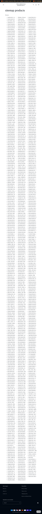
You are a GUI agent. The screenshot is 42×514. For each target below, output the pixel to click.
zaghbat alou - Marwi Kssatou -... (13, 146)
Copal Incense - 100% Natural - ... (24, 440)
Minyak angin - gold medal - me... (34, 72)
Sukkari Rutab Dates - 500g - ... (34, 247)
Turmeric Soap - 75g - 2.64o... (13, 472)
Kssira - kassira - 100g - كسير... (13, 175)
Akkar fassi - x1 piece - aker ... (34, 452)
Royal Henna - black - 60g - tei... (24, 326)
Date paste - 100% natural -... (34, 469)
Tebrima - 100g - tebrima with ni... (35, 362)
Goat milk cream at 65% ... (33, 173)
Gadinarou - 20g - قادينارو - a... (13, 190)
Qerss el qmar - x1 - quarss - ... (34, 392)
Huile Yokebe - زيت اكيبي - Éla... (24, 335)
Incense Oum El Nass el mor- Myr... (14, 79)
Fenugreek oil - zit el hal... (12, 433)
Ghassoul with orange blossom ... (24, 232)
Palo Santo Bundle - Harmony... (24, 431)
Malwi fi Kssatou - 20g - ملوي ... (13, 144)
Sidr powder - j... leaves (12, 275)
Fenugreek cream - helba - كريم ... (34, 189)
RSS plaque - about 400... (33, 259)
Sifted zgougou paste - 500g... (23, 407)
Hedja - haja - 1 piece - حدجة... (13, 256)
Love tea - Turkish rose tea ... (23, 245)
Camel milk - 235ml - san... (33, 135)
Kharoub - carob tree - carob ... (13, 252)
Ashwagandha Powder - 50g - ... (34, 374)
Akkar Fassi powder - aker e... (34, 417)
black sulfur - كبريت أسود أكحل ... (13, 115)
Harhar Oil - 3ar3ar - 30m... (23, 359)
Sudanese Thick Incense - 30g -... (13, 349)
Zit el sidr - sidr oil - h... (12, 431)
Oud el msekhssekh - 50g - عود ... (13, 245)
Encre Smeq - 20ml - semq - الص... (24, 417)
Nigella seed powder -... (12, 455)
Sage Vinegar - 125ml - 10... (33, 242)
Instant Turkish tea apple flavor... (24, 46)
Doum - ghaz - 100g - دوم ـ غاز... (24, 419)
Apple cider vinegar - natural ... (34, 245)
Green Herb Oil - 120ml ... (12, 416)
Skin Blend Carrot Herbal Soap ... (34, 290)
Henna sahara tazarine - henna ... (24, 221)
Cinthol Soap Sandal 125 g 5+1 (34, 283)
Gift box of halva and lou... (23, 51)
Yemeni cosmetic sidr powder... (34, 84)
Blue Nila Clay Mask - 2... (23, 156)
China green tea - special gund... (24, 424)
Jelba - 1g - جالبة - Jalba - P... (23, 410)
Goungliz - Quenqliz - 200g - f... (13, 410)
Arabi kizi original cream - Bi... (24, 27)
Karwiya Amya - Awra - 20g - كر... (14, 142)
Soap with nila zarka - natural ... (13, 173)
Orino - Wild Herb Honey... (23, 318)
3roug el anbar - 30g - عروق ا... (24, 257)
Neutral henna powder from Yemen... (25, 86)
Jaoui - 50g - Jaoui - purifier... (23, 288)
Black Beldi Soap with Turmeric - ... (14, 371)
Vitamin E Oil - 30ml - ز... (23, 385)
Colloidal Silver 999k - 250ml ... (24, 32)
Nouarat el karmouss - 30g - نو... (13, 311)
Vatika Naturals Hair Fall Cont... (34, 323)
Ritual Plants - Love (22, 453)
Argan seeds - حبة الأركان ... (33, 414)
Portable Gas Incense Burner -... (24, 196)
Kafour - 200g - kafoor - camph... (24, 240)
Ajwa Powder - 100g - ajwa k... (34, 431)
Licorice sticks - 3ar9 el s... (23, 182)
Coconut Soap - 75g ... (11, 459)
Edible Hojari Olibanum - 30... (24, 96)
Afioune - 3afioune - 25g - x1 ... (24, 314)
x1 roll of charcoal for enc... (12, 266)
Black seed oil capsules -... (12, 204)
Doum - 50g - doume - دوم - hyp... (14, 390)
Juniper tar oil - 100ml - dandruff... (24, 300)
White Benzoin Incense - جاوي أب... (14, 135)
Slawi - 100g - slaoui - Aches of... (13, 306)
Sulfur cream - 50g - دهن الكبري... (24, 127)
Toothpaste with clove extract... (13, 206)
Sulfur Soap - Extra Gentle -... (34, 433)
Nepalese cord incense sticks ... (24, 448)
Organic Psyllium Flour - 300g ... (34, 146)
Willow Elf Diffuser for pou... (23, 472)
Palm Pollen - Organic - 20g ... (34, 359)
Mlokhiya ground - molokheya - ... (24, 412)
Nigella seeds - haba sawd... (12, 453)
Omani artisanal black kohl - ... (34, 134)
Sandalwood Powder (22, 459)
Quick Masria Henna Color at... (13, 337)
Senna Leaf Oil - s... (11, 443)
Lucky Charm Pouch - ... (22, 354)
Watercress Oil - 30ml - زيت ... (23, 123)
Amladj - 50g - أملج (32, 115)
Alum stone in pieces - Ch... (12, 153)
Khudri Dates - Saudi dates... (33, 266)
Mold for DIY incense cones (33, 29)
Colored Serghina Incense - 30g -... (14, 92)
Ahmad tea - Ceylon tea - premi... (34, 31)
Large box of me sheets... (33, 257)
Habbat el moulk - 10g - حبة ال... (13, 180)
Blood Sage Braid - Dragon (23, 426)
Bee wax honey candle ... (12, 113)
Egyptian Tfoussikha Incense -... (13, 31)
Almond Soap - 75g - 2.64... (12, 474)
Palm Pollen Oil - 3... (32, 168)
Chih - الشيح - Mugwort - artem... (13, 86)
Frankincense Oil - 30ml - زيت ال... (35, 170)
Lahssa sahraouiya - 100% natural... (35, 407)
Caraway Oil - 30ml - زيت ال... (24, 393)
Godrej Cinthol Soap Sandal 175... (35, 311)
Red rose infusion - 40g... (23, 101)
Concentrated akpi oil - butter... (34, 252)
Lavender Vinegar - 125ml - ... (34, 233)
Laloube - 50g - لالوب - (11, 388)
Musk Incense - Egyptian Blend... (34, 397)
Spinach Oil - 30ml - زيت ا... (23, 402)
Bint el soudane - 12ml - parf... (13, 392)
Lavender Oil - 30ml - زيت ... (33, 428)
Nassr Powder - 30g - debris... (23, 371)
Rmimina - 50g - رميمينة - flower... (14, 156)
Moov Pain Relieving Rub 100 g (34, 343)
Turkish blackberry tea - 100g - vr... (24, 251)
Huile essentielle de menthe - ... (34, 228)
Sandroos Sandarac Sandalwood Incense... (15, 125)
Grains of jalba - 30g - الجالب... (13, 166)
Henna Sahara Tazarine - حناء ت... (24, 220)
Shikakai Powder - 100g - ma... (34, 184)
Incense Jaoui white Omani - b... (34, 254)
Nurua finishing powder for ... (34, 27)
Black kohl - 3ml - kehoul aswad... (35, 421)
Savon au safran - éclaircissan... (13, 201)
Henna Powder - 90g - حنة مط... (34, 424)
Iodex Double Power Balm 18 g (34, 338)
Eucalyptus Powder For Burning (24, 464)
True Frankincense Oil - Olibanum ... (25, 201)
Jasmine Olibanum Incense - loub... (35, 118)
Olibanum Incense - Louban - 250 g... (25, 409)
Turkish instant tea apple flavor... (24, 39)
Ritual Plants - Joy (21, 455)
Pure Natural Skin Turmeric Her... (34, 309)
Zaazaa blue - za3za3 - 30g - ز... (34, 471)
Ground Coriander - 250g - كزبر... (34, 58)
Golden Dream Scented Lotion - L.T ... (14, 302)
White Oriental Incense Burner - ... (24, 194)
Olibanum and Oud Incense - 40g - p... (25, 82)
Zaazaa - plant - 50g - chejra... (23, 421)
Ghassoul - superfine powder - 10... (24, 132)
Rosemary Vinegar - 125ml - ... (34, 240)
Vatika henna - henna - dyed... (23, 345)
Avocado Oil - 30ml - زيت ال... (24, 400)
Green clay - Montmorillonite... (24, 106)
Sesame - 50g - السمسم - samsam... (24, 175)
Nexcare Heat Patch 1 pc (33, 337)
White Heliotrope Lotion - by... (13, 300)
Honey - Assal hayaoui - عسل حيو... (14, 412)
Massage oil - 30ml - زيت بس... (13, 405)
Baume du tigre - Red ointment (13, 397)
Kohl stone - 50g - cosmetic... (23, 369)
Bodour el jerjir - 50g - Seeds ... (34, 447)
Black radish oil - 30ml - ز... (23, 398)
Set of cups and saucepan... (23, 137)
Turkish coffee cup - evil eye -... (24, 184)
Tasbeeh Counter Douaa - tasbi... (13, 338)
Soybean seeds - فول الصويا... (23, 178)
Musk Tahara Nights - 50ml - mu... (14, 361)
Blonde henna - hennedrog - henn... (24, 321)
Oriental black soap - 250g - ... (13, 129)
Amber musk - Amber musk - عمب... (14, 285)
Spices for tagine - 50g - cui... (34, 381)
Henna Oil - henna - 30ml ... (12, 400)
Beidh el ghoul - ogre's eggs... (13, 242)
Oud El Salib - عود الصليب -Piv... (13, 94)
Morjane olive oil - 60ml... (12, 276)
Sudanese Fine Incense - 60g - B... (14, 347)
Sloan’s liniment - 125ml (33, 151)
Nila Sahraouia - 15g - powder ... (24, 120)
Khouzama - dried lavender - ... (13, 84)
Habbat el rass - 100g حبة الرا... (34, 273)
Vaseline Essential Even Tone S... (34, 316)
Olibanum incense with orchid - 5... (35, 120)
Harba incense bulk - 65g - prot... (13, 287)
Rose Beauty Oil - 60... (22, 118)
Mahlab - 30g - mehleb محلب (23, 266)
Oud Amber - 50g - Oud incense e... (25, 302)
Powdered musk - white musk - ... (24, 311)
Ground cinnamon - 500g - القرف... (35, 55)
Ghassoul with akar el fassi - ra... (13, 223)
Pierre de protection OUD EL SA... (14, 137)
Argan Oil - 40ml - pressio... (23, 165)
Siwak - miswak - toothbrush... (13, 304)
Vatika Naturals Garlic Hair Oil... (34, 319)
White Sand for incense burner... (24, 467)
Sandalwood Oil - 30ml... (23, 199)
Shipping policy (25, 493)
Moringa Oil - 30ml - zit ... (12, 447)
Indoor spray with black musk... (34, 476)
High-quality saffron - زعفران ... (13, 419)
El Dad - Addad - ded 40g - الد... (13, 43)
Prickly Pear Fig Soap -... (33, 204)
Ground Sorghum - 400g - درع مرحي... (14, 161)
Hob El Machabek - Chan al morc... (14, 247)
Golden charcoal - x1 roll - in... (24, 355)
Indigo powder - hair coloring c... (34, 161)
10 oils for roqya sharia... (33, 474)
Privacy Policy (24, 488)
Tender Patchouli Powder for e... (34, 22)
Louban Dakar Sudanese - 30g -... (13, 357)
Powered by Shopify (27, 512)
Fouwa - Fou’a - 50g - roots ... (34, 416)
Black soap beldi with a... (12, 381)
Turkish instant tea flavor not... (24, 44)
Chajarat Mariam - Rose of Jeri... (13, 29)
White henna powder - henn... (34, 82)
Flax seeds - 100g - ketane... (23, 147)
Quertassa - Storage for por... (12, 343)
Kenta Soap (30, 457)
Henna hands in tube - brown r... (13, 232)
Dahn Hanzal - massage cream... (13, 469)
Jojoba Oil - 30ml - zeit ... (33, 412)
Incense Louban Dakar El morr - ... (24, 259)
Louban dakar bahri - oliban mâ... (13, 342)
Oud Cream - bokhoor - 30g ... (13, 213)
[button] (3, 4)
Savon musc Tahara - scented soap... (25, 189)
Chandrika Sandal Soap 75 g (33, 295)
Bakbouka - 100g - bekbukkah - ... (14, 240)
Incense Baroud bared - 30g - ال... (13, 163)
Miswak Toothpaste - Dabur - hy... (24, 330)
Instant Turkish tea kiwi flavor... (24, 36)
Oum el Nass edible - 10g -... (23, 416)
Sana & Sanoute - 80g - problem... (24, 125)
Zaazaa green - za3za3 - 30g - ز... (13, 41)
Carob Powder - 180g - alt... (23, 31)
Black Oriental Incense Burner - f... (24, 190)
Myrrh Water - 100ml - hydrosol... (24, 24)
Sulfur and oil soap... (32, 202)
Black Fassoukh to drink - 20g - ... (14, 91)
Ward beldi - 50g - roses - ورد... (13, 264)
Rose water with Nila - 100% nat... (35, 177)
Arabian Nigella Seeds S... (12, 110)
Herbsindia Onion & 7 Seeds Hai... (35, 347)
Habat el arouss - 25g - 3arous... (34, 108)
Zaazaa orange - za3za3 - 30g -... (13, 37)
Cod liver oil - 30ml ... (22, 381)
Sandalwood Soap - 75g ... (12, 460)
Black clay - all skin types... (23, 129)
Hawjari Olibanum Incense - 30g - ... (25, 276)
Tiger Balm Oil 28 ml (32, 335)
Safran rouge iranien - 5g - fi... (24, 337)
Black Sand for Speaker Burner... (24, 469)
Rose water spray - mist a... (12, 386)
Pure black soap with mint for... (24, 235)
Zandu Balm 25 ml (31, 326)
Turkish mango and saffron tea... (24, 249)
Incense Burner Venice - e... (23, 471)
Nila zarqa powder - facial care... (13, 99)
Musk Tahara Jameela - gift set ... (24, 378)
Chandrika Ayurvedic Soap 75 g (34, 297)
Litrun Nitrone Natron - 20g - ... (13, 141)
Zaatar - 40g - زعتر (32, 419)
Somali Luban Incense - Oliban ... (13, 367)
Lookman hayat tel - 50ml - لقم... (34, 106)
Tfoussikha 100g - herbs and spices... (25, 316)
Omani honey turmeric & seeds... (34, 89)
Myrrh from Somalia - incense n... (24, 443)
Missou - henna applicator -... (13, 398)
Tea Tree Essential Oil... (33, 220)
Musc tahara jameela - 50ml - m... (13, 362)
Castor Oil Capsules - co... (12, 426)
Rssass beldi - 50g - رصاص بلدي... (24, 264)
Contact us (5, 493)
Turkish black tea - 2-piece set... (24, 34)
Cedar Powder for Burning (23, 462)
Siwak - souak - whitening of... (13, 98)
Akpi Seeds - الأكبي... (32, 409)
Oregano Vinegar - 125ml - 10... (34, 235)
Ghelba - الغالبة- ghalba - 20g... (13, 457)
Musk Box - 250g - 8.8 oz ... (23, 364)
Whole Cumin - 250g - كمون (33, 53)
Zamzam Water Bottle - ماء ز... (13, 67)
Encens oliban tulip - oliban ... (34, 122)
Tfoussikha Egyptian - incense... (34, 386)
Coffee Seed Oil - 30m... (33, 44)
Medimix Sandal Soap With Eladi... (35, 307)
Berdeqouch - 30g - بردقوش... (34, 371)
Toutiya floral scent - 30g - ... (34, 448)
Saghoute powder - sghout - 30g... (34, 111)
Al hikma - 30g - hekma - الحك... (13, 239)
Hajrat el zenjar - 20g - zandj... (13, 185)
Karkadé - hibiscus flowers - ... (24, 180)
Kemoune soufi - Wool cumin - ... (34, 278)
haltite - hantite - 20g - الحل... (13, 68)
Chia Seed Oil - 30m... (22, 295)
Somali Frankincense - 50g (23, 436)
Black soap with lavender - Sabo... (34, 175)
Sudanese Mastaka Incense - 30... (13, 376)
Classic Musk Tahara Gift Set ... (13, 364)
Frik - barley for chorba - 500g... (34, 467)
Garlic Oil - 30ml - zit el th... (23, 397)
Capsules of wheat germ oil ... (34, 139)
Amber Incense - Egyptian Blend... (35, 398)
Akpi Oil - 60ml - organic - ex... (34, 163)
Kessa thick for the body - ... (23, 154)
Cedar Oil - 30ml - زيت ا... (23, 202)
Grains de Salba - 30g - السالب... (13, 165)
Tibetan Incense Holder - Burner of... (25, 474)
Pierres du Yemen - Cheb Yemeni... (14, 149)
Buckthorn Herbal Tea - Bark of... (24, 56)
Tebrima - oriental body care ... (34, 453)
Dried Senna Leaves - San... (12, 63)
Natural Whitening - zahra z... (34, 390)
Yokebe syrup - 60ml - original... (34, 196)
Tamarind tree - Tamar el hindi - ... (14, 22)
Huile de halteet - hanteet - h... (13, 288)
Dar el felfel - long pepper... (12, 20)
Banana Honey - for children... (34, 91)
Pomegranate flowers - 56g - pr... (24, 103)
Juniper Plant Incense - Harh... (13, 134)
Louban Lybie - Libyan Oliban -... (13, 80)
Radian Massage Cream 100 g (34, 328)
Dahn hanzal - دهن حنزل (12, 393)
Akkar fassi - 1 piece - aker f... (13, 228)
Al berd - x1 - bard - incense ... (34, 395)
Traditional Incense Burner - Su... (24, 84)
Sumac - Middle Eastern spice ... (24, 177)
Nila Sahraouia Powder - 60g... (34, 249)
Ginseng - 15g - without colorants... (25, 209)
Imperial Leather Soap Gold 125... (34, 299)
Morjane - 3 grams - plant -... (12, 168)
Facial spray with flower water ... (34, 201)
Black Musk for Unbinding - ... (13, 273)
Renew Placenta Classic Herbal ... (34, 314)
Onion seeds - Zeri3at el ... (33, 410)
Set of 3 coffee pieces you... (23, 134)
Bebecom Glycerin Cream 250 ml (34, 333)
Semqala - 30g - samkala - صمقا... (34, 271)
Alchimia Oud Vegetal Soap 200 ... (35, 302)
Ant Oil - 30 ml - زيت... (22, 275)
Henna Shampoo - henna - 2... (23, 204)
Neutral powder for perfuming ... (34, 25)
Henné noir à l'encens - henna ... (13, 230)
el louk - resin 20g (10, 261)
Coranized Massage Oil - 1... (23, 306)
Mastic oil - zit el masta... (12, 441)
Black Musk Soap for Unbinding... (24, 187)
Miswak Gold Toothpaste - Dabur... (35, 206)
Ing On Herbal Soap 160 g (33, 285)
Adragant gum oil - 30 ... (22, 273)
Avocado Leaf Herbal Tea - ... (23, 55)
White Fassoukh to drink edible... (13, 77)
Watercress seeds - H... (11, 154)
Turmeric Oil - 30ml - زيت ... (23, 390)
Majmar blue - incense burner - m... (35, 438)
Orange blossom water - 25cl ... (13, 331)
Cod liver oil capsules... (11, 428)
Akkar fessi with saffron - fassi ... (24, 239)
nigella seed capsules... (22, 366)
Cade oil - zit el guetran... (12, 436)
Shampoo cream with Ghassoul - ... (14, 111)
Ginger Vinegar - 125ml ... (33, 239)
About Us (4, 491)
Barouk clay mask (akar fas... (23, 218)
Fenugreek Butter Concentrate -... (24, 111)
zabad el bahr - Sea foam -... (12, 189)
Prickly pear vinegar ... (32, 244)
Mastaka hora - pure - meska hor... (34, 385)
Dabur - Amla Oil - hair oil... (12, 385)
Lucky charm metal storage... (23, 352)
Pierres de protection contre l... (13, 27)
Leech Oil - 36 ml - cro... (22, 141)
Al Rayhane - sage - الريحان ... (13, 120)
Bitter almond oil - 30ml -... (33, 429)
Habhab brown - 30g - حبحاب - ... (13, 194)
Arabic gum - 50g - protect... (12, 82)
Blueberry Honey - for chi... (33, 94)
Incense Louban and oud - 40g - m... (25, 80)
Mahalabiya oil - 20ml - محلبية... (24, 278)
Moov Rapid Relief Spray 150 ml (34, 345)
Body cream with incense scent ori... (14, 211)
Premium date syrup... (22, 22)
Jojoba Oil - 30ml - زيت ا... (33, 46)
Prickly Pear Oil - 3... (22, 135)
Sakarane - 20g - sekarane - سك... (13, 249)
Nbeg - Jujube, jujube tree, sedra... (14, 53)
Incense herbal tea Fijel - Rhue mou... (14, 44)
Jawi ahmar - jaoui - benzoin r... (34, 263)
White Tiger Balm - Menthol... (23, 20)
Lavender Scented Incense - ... (23, 168)
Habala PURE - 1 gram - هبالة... (13, 170)
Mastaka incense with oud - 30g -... (35, 404)
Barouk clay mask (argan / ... (23, 228)
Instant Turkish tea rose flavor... (24, 43)
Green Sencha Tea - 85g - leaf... (34, 149)
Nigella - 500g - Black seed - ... (34, 60)
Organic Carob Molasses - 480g (24, 65)
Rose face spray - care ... (33, 199)
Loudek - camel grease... (22, 110)
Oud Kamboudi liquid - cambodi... (24, 89)
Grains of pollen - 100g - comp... (24, 108)
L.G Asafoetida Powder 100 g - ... (34, 355)
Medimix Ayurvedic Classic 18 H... (35, 304)
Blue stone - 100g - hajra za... (13, 158)
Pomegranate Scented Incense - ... (24, 170)
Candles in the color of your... (13, 366)
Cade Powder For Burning (23, 460)
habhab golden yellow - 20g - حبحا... (14, 192)
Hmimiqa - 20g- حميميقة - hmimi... (24, 17)
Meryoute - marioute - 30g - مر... (13, 312)
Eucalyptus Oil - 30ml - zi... (23, 388)
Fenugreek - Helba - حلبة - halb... (24, 146)
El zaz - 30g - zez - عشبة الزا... (13, 295)
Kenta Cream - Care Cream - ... (34, 261)
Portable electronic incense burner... (25, 405)
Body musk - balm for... (32, 103)
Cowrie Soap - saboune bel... (33, 192)
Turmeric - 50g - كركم (22, 166)
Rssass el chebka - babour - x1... (13, 374)
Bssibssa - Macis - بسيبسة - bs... (13, 101)
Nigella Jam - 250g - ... (22, 122)
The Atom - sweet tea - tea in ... (24, 98)
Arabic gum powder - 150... (33, 383)
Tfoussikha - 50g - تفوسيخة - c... (24, 283)
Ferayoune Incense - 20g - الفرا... (13, 263)
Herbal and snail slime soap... (13, 450)
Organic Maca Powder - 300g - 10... (14, 467)
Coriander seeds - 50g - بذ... (23, 173)
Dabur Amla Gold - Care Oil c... (34, 153)
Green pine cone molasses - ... (23, 75)
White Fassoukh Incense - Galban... (14, 25)
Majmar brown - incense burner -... (35, 443)
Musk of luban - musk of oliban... (24, 79)
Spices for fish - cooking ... (33, 378)
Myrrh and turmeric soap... (12, 196)
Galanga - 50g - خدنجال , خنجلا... (24, 149)
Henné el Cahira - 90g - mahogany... (25, 361)
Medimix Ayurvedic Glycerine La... (35, 306)
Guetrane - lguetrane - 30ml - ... (13, 36)
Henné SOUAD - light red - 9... (24, 362)
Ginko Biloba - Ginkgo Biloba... (24, 294)
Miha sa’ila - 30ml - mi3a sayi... (13, 292)
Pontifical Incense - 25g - (23, 445)
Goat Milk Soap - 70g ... (12, 127)
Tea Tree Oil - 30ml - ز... (22, 383)
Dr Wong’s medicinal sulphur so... (13, 130)
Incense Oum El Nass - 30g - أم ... (13, 89)
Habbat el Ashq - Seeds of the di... (14, 72)
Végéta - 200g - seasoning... (23, 350)
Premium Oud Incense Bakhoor (13, 235)
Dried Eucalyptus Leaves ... (12, 139)
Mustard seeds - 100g (32, 450)
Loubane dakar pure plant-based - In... (14, 354)
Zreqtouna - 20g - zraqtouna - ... (13, 340)
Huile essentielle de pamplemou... (34, 213)
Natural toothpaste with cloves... (13, 429)
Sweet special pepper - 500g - (34, 67)
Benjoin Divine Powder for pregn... (35, 24)
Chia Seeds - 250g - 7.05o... (12, 465)
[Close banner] (40, 1)
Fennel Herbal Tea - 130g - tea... (24, 60)
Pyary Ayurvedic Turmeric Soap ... (35, 280)
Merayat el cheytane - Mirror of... (24, 312)
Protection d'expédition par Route (24, 237)
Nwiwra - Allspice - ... (11, 178)
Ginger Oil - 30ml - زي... (33, 43)
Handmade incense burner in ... (24, 347)
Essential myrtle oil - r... (33, 223)
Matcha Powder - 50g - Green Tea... (25, 29)
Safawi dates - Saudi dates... (33, 268)
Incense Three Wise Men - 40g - (24, 447)
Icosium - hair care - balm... (33, 276)
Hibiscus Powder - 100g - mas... (34, 185)
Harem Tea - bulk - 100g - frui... (24, 244)
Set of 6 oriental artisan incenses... (34, 130)
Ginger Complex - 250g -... (23, 211)
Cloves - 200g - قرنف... (32, 68)
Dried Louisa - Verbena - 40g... (13, 96)
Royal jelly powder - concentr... (24, 216)
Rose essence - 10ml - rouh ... (34, 232)
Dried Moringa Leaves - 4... (12, 316)
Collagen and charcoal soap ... (13, 464)
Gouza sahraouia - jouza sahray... (34, 459)
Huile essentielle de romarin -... (34, 221)
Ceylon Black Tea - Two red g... (34, 39)
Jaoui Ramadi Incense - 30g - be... (13, 355)
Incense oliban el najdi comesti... (24, 94)
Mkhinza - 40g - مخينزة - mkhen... (13, 237)
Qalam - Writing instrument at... (13, 307)
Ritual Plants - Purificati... (23, 450)
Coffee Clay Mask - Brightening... (24, 158)
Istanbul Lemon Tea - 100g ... (23, 242)
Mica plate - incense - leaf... (23, 357)
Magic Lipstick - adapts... (12, 58)
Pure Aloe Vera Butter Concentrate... (25, 331)
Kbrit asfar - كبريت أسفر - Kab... (13, 123)
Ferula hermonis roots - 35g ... (13, 421)
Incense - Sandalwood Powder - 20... (14, 417)
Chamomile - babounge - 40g (33, 141)
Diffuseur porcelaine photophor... (24, 476)
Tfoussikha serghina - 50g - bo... (13, 479)
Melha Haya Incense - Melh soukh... (14, 103)
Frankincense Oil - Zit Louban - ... (14, 271)
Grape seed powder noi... (23, 68)
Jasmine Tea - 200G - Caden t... (34, 36)
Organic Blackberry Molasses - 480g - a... (26, 67)
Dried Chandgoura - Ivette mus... (13, 132)
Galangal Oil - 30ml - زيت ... (23, 197)
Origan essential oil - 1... (33, 218)
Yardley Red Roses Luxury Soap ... (35, 312)
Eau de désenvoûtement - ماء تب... (13, 51)
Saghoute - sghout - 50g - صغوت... (34, 110)
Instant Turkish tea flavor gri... (24, 48)
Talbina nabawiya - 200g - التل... (34, 80)
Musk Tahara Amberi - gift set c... (24, 376)
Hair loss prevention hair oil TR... (34, 251)
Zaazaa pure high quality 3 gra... (13, 39)
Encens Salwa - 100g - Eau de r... (24, 304)
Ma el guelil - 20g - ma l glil (23, 261)
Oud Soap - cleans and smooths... (13, 202)
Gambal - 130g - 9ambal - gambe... (35, 125)
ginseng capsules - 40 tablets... (24, 233)
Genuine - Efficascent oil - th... (34, 75)
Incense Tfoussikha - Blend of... (13, 75)
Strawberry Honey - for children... (34, 92)
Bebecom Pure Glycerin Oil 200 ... (35, 331)
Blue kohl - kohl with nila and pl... (24, 338)
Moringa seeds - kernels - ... (12, 294)
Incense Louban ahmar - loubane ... (14, 352)
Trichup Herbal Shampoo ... (33, 154)
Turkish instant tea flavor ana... (24, 37)
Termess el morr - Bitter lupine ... (34, 113)
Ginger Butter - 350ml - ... (33, 156)
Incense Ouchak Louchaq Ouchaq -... (14, 46)
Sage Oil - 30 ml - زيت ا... (23, 297)
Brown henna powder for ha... (13, 299)
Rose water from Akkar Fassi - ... (34, 180)
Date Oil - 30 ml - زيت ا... (23, 142)
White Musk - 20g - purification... (13, 218)
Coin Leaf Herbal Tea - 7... (23, 58)
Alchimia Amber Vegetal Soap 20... (35, 292)
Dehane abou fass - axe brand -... (13, 395)
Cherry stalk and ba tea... (22, 63)
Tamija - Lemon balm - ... (12, 319)
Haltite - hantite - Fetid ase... (12, 268)
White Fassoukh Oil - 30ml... (23, 349)
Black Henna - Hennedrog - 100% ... (25, 323)
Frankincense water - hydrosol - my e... (25, 25)
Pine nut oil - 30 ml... (22, 299)
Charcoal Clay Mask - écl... (23, 163)
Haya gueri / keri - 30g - (22, 263)
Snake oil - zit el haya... (11, 373)
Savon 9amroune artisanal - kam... (34, 127)
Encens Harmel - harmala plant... (13, 187)
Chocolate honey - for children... (34, 96)
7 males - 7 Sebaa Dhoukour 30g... (14, 108)
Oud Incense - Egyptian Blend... (34, 400)
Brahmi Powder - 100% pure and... (35, 178)
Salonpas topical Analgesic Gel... (34, 340)
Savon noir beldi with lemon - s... (13, 383)
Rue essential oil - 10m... (33, 230)
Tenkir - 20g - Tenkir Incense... (13, 330)
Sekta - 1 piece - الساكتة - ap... (13, 321)
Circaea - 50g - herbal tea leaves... (13, 424)
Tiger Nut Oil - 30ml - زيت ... (13, 448)
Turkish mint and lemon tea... (23, 252)
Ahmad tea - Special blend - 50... (34, 32)
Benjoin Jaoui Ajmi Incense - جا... (13, 32)
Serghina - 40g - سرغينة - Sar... (13, 244)
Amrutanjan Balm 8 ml (32, 342)
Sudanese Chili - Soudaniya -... (13, 177)
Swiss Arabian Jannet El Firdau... (34, 350)
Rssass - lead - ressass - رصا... (13, 65)
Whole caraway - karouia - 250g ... (35, 56)
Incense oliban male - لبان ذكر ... (13, 56)
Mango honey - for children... (34, 98)
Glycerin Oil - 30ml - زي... (12, 407)
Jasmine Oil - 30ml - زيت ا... (23, 392)
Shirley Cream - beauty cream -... (34, 158)
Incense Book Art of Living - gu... (34, 17)
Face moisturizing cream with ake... (24, 223)
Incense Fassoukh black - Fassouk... (14, 24)
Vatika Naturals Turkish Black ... (34, 321)
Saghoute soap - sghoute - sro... (34, 129)
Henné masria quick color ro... (13, 335)
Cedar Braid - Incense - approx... (24, 428)
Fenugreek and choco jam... (23, 115)
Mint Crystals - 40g (21, 77)
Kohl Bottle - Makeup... (22, 343)
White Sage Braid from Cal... (23, 433)
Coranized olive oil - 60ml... (23, 309)
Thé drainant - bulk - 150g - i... (24, 247)
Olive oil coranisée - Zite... (23, 185)
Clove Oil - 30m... (10, 402)
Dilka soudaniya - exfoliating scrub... (14, 414)
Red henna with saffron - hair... (13, 297)
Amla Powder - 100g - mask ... (34, 182)
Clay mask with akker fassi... (23, 230)
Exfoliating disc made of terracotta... (25, 340)
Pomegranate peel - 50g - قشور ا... (24, 151)
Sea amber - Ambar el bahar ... (13, 323)
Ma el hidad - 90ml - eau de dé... (13, 476)
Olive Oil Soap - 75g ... (11, 462)
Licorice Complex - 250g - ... (23, 206)
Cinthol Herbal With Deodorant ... (34, 288)
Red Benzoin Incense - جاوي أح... (13, 34)
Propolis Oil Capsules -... (33, 137)
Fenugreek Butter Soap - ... (33, 190)
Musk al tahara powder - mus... (13, 216)
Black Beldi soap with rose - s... (13, 378)
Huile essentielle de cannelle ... (34, 225)
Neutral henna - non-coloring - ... (24, 367)
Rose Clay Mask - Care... (23, 161)
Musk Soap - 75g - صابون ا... (12, 197)
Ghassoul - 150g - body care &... (24, 374)
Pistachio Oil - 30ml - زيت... (23, 404)
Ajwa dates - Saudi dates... (33, 208)
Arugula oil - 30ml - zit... (33, 48)
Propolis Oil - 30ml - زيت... (12, 404)
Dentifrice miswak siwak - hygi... (13, 208)
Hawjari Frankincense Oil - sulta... (24, 92)
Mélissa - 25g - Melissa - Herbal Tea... (25, 292)
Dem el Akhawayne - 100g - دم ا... (14, 251)
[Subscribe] (19, 502)
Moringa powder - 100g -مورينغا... (34, 367)
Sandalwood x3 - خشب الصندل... (13, 17)
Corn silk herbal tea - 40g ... (23, 53)
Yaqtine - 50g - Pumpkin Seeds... (34, 445)
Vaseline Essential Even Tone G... (34, 318)
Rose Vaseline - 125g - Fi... (33, 405)
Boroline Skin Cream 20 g (33, 330)
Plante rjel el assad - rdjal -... (33, 388)
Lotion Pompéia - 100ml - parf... (13, 233)
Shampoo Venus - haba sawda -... (34, 462)
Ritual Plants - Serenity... (22, 452)
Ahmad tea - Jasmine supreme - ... (34, 34)
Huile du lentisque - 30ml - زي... (24, 139)
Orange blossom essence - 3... (34, 197)
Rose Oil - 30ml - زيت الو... (23, 287)
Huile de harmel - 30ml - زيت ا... (13, 440)
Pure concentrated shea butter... (24, 342)
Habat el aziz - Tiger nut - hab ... (13, 60)
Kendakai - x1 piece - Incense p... (13, 350)
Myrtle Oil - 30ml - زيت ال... (12, 438)
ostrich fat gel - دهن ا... (11, 106)
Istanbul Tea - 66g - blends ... (23, 99)
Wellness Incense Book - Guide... (24, 479)
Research (4, 488)
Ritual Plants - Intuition (22, 457)
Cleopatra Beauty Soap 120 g (34, 294)
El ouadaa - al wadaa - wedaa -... (13, 122)
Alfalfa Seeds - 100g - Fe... (23, 285)
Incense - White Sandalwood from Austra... (26, 441)
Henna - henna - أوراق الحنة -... (13, 55)
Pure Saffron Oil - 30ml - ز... (23, 271)
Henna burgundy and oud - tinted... (14, 283)
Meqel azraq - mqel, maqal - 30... (13, 257)
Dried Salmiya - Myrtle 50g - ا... (13, 118)
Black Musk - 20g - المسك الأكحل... (14, 151)
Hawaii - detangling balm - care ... (34, 460)
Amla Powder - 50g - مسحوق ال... (34, 376)
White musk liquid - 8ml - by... (24, 87)
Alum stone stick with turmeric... (13, 220)
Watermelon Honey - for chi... (34, 99)
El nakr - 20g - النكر (11, 328)
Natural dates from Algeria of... (34, 37)
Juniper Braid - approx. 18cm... (24, 429)
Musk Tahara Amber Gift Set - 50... (14, 359)
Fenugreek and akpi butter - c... (34, 166)
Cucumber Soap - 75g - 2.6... (13, 471)
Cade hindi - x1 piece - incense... (34, 393)
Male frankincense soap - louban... (14, 184)
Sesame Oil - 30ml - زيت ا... (33, 426)
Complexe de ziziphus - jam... (23, 208)
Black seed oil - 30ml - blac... (13, 290)
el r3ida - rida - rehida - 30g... (13, 259)
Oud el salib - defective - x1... (23, 373)
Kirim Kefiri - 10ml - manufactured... (25, 268)
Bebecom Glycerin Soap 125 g (34, 287)
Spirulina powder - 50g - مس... (34, 373)
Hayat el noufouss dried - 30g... (13, 87)
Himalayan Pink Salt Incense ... (13, 147)
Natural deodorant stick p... (12, 221)
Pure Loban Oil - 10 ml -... (23, 91)
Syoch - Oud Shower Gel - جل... (34, 465)
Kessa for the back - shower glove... (25, 153)
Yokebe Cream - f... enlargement (24, 333)
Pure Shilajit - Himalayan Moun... (34, 142)
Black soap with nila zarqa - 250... (14, 225)
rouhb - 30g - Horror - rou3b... (13, 345)
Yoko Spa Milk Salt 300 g (33, 352)
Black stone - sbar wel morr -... (13, 369)
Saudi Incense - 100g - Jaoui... (24, 307)
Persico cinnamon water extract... (34, 79)
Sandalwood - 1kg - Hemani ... (24, 328)
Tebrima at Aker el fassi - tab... (34, 361)
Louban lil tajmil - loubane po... (34, 366)
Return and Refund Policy (26, 496)
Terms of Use (24, 491)
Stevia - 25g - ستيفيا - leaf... (23, 290)
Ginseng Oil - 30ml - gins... (23, 386)
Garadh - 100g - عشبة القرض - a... (14, 409)
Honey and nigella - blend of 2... (13, 278)
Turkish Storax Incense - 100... (24, 438)
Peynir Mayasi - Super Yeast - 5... (24, 280)
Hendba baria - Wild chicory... (13, 318)
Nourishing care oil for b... (12, 452)
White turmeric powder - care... (34, 86)
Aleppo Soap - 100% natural (12, 209)
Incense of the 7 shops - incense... (24, 70)
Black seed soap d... (11, 199)
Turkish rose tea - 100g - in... (23, 254)
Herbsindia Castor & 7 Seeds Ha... (35, 349)
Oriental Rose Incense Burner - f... (24, 192)
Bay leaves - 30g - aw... (32, 455)
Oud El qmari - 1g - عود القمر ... (13, 326)
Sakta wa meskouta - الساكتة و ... (13, 70)
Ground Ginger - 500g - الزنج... (34, 63)
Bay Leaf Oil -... (10, 445)
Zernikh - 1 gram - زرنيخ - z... (23, 256)
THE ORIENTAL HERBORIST (19, 512)
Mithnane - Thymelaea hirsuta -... (13, 182)
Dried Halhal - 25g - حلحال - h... (13, 280)
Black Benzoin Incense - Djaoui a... (14, 48)
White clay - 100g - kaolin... (23, 130)
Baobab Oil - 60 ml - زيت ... (33, 165)
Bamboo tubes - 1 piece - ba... (13, 309)
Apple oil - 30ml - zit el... (23, 395)
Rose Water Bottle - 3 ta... (12, 333)
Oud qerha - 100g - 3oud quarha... (24, 319)
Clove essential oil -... (32, 216)
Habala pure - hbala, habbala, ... (13, 254)
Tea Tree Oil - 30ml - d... (22, 113)
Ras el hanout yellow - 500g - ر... (24, 414)
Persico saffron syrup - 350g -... (34, 77)
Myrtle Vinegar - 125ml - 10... (34, 237)
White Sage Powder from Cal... (24, 465)
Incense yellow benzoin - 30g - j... (34, 144)
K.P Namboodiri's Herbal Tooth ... (34, 357)
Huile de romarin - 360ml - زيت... (24, 144)
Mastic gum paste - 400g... (23, 72)
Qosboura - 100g (31, 275)
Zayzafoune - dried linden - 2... (13, 314)
